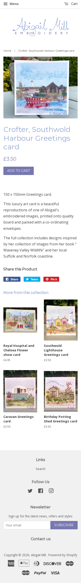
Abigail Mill (39, 555)
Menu (14, 4)
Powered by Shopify (62, 555)
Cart (74, 4)
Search (40, 469)
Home (7, 50)
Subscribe (64, 525)
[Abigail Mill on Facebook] (40, 491)
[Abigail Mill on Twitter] (30, 491)
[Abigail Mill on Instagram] (51, 491)
